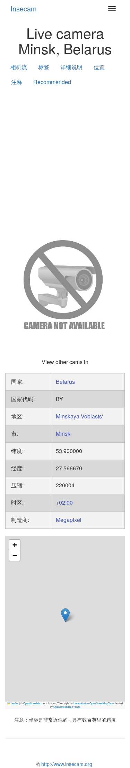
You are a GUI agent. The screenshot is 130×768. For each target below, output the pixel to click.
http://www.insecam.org (66, 763)
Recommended (52, 82)
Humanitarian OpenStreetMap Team (93, 703)
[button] (65, 615)
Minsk (63, 433)
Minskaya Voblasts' (79, 416)
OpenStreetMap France (66, 706)
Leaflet (14, 703)
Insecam (23, 8)
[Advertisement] (65, 161)
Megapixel (68, 520)
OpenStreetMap (32, 703)
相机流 (18, 67)
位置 (99, 67)
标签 (43, 67)
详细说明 (71, 67)
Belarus (65, 382)
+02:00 (64, 502)
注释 (16, 82)
